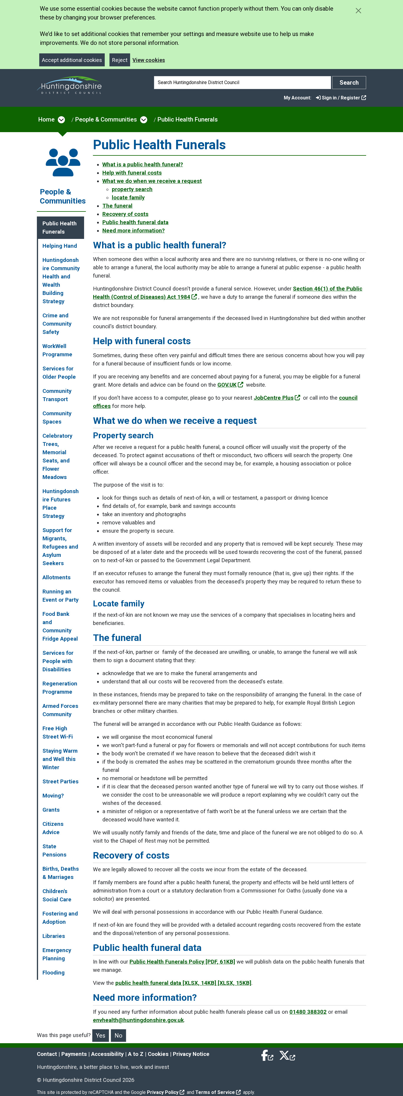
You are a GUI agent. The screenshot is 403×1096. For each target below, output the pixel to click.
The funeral (117, 206)
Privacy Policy (162, 1092)
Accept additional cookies (72, 60)
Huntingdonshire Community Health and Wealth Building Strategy (61, 281)
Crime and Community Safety (56, 323)
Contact (47, 1054)
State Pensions (54, 850)
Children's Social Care (56, 895)
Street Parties (60, 781)
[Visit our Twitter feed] (287, 1054)
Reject (119, 60)
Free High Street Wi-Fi (57, 732)
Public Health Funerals (188, 119)
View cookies (148, 60)
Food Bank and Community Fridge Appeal (60, 626)
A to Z (135, 1054)
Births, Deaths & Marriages (60, 873)
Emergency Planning (56, 954)
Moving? (53, 796)
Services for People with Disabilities (57, 661)
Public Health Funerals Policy (182, 962)
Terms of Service (215, 1092)
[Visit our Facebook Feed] (267, 1054)
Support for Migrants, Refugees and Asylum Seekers (60, 547)
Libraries (53, 936)
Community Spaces (56, 417)
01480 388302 (308, 1012)
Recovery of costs (125, 214)
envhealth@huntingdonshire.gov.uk (138, 1020)
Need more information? (133, 230)
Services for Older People (59, 372)
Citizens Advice (52, 828)
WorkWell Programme (57, 350)
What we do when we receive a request (152, 181)
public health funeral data (183, 983)
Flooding (53, 972)
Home (46, 119)
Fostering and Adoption (60, 917)
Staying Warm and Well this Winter (60, 759)
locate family (128, 197)
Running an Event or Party (60, 595)
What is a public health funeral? (142, 164)
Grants (51, 810)
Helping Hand (59, 246)
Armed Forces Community (60, 710)
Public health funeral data (135, 222)
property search (132, 189)
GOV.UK (227, 385)
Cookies (158, 1054)
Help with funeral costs (132, 173)
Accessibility (107, 1054)
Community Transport (56, 395)
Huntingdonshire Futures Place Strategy (60, 503)
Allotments (56, 577)
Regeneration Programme (59, 687)
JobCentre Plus (274, 398)
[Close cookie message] (358, 10)
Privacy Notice (191, 1054)
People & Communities (106, 119)
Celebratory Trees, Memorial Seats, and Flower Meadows (57, 456)
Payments (74, 1054)
